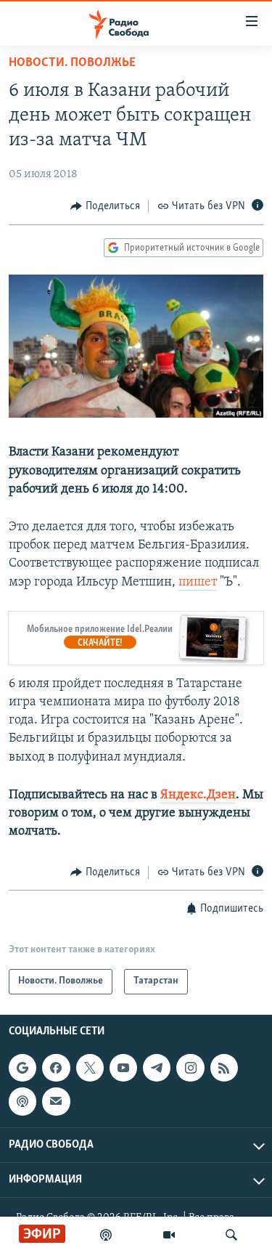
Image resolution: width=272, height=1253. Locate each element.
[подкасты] (106, 1235)
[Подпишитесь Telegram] (156, 1068)
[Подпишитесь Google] (22, 1068)
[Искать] (231, 1235)
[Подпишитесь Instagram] (190, 1068)
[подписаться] (56, 1101)
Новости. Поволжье (72, 63)
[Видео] (169, 1235)
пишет (197, 582)
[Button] (105, 206)
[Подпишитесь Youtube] (123, 1068)
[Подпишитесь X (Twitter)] (90, 1068)
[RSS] (224, 1068)
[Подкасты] (22, 1101)
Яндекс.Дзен (198, 795)
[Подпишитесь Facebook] (56, 1068)
